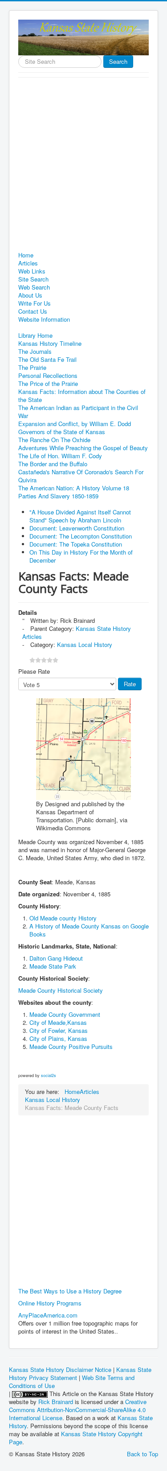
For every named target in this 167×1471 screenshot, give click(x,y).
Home (25, 255)
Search (118, 61)
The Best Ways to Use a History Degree (70, 1291)
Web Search (34, 287)
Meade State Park (52, 966)
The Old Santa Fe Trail (47, 360)
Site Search (33, 279)
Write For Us (34, 303)
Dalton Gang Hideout (57, 958)
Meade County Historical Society (60, 990)
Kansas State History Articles (76, 632)
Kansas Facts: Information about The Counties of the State (82, 396)
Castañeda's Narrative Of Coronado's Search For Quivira (80, 476)
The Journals (35, 352)
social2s (48, 1075)
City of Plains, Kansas (58, 1038)
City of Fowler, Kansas (58, 1030)
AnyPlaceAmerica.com (47, 1315)
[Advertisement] (83, 165)
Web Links (31, 271)
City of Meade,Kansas (58, 1022)
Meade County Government (64, 1014)
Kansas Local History (84, 644)
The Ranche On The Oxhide (54, 440)
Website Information (44, 319)
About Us (30, 295)
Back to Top (142, 1454)
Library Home (35, 335)
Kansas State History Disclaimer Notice (60, 1369)
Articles (28, 263)
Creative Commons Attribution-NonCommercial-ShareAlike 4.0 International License (78, 1409)
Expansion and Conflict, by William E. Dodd (74, 424)
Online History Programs (49, 1303)
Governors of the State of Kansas (61, 432)
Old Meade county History (63, 918)
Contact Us (32, 311)
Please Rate (34, 671)
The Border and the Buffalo (52, 464)
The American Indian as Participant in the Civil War (78, 412)
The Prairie (32, 368)
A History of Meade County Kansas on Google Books (89, 930)
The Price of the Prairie (48, 384)
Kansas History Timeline (49, 344)
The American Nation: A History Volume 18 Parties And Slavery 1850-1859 (73, 492)
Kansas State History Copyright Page (76, 1438)
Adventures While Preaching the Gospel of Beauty (83, 448)
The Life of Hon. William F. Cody (60, 456)
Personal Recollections (47, 376)
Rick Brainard (55, 1401)
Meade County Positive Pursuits (71, 1046)
